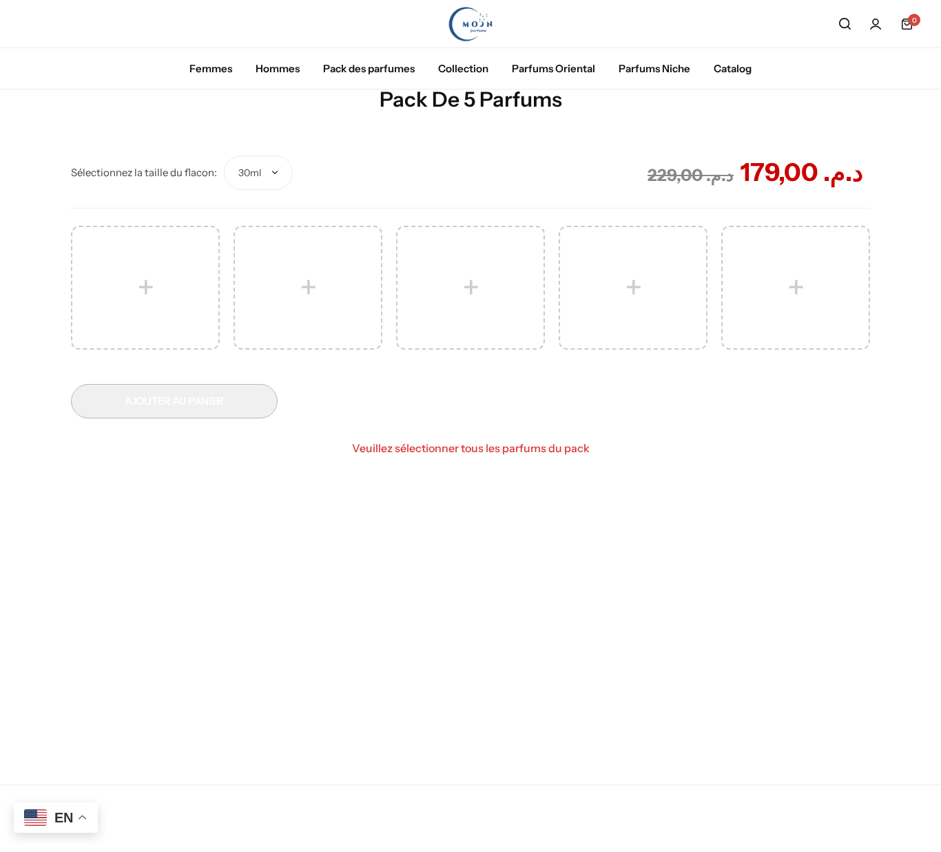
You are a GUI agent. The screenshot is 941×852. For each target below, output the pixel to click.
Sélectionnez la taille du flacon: (144, 172)
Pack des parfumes (369, 68)
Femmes (210, 68)
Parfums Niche (654, 68)
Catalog (733, 68)
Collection (463, 68)
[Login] (875, 24)
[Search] (844, 24)
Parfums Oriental (553, 68)
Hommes (278, 68)
